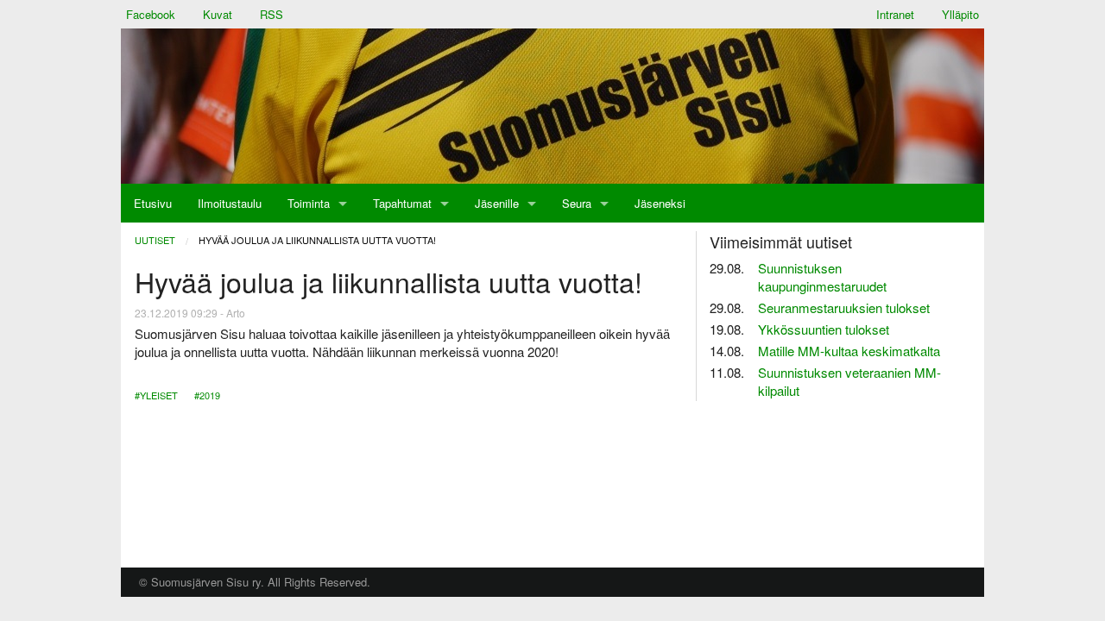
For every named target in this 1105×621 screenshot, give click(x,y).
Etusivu (153, 203)
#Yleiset (156, 395)
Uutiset (155, 240)
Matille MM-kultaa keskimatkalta (849, 351)
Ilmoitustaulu (230, 203)
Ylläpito (960, 14)
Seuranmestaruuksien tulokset (844, 307)
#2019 (207, 395)
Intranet (895, 14)
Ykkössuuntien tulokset (823, 329)
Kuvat (217, 14)
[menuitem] (153, 203)
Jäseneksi (660, 203)
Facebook (150, 14)
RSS (271, 14)
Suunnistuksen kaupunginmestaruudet (822, 277)
